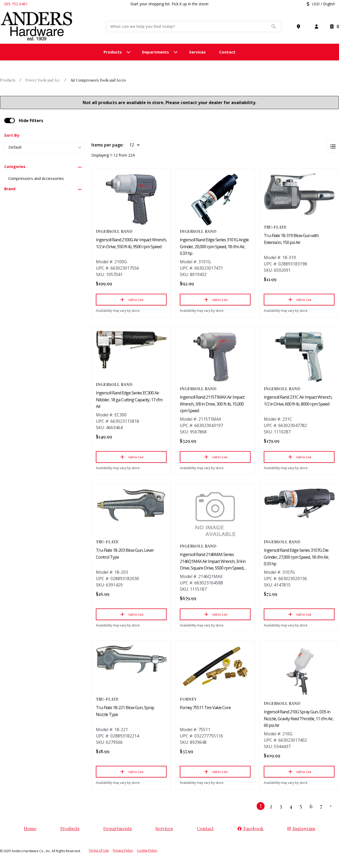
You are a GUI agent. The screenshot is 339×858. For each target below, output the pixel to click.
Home (30, 828)
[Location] (299, 26)
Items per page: (107, 145)
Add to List (136, 299)
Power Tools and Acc (42, 80)
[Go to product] (131, 199)
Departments (117, 828)
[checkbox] (9, 120)
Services (164, 828)
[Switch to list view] (333, 146)
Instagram (303, 828)
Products (7, 80)
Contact (205, 828)
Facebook (253, 828)
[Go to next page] (331, 806)
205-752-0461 (16, 3)
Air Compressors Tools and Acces (98, 80)
